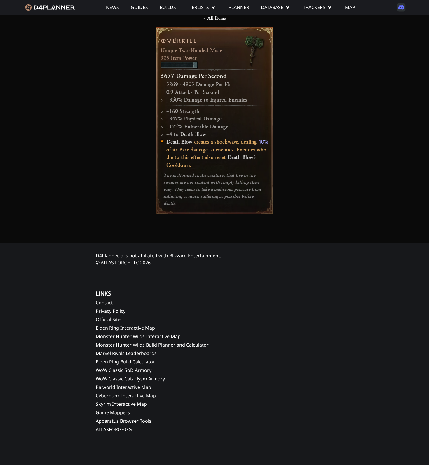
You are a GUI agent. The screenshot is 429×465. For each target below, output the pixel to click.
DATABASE (272, 7)
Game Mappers (113, 412)
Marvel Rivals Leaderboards (126, 353)
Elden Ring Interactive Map (125, 328)
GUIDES (139, 7)
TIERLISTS (198, 7)
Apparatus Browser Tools (123, 421)
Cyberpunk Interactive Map (126, 395)
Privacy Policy (110, 311)
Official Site (108, 319)
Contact (104, 302)
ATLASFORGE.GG (114, 429)
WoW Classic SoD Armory (123, 370)
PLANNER (239, 7)
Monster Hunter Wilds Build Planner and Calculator (152, 345)
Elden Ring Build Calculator (125, 362)
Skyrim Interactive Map (121, 404)
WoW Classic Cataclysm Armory (130, 378)
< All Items (214, 18)
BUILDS (168, 7)
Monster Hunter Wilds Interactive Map (138, 336)
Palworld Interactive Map (123, 387)
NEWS (112, 7)
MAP (350, 7)
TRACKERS (314, 7)
